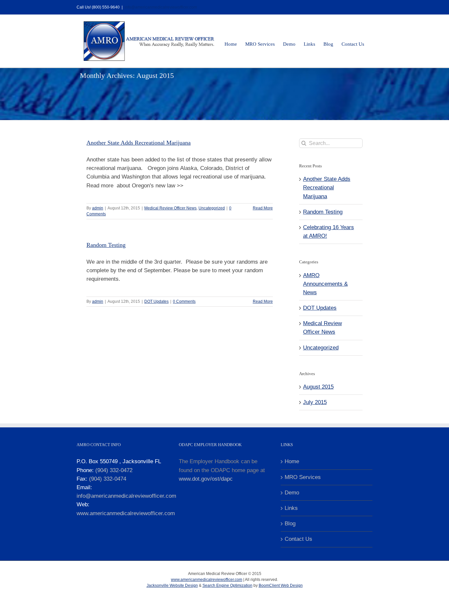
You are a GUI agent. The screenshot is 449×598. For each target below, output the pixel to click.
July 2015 (315, 402)
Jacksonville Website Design (172, 585)
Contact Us (298, 539)
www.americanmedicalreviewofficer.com (126, 513)
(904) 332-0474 (107, 479)
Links (291, 508)
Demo (292, 493)
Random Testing (106, 245)
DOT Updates (156, 301)
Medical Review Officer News (170, 208)
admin (97, 208)
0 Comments (184, 301)
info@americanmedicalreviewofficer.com (161, 7)
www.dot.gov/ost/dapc (206, 479)
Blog (290, 523)
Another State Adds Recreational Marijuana (138, 142)
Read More (263, 208)
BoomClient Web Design (281, 585)
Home (292, 461)
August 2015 (318, 387)
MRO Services (303, 477)
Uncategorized (212, 208)
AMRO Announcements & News (325, 284)
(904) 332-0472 (113, 470)
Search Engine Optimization (227, 585)
